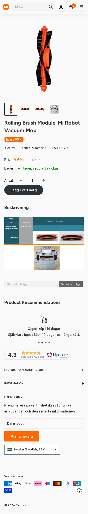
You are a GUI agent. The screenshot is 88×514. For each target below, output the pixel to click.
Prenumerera (22, 436)
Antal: (9, 180)
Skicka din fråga (71, 284)
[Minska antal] (20, 180)
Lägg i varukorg (24, 190)
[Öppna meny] (81, 6)
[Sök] (50, 7)
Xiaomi (9, 148)
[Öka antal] (43, 180)
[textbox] (32, 284)
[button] (36, 355)
